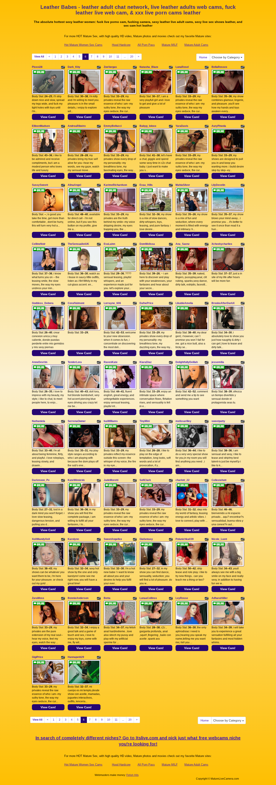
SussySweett (40, 184)
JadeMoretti (111, 480)
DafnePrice (146, 303)
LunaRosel (182, 66)
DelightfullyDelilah (187, 362)
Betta (107, 598)
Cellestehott (219, 480)
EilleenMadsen (41, 125)
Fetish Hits (132, 775)
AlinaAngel (74, 184)
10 (110, 56)
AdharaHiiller (220, 598)
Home (203, 57)
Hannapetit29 (76, 657)
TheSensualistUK (78, 243)
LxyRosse (182, 598)
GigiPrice (37, 657)
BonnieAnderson (78, 598)
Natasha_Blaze (149, 66)
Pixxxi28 (37, 66)
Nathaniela (38, 421)
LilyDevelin (218, 184)
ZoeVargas (110, 66)
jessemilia (218, 362)
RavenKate (111, 362)
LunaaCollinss (148, 598)
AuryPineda (219, 125)
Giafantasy (146, 539)
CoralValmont (76, 303)
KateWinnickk (76, 480)
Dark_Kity (74, 66)
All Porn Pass (146, 44)
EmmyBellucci (113, 125)
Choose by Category (226, 57)
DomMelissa (147, 243)
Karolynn (73, 539)
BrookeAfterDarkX (223, 303)
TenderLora (75, 362)
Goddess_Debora (42, 303)
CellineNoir (38, 243)
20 (131, 56)
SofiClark (145, 480)
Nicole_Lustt (219, 539)
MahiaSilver (183, 184)
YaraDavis (182, 125)
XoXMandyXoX (41, 539)
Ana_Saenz (183, 243)
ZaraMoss (38, 598)
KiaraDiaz (146, 362)
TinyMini (145, 421)
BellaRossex (219, 66)
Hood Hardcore (121, 44)
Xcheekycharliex (222, 243)
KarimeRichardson (115, 184)
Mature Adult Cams (196, 44)
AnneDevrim (39, 362)
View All (39, 56)
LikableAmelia (184, 303)
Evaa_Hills (146, 184)
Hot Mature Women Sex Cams (83, 44)
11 (117, 56)
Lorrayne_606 (112, 303)
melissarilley (183, 421)
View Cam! (48, 117)
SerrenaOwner (77, 421)
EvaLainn (109, 243)
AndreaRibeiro (77, 125)
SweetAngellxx (113, 539)
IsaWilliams (111, 421)
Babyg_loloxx (148, 125)
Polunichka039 (185, 539)
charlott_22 (183, 480)
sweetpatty (218, 421)
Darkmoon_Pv (41, 480)
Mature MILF (170, 44)
